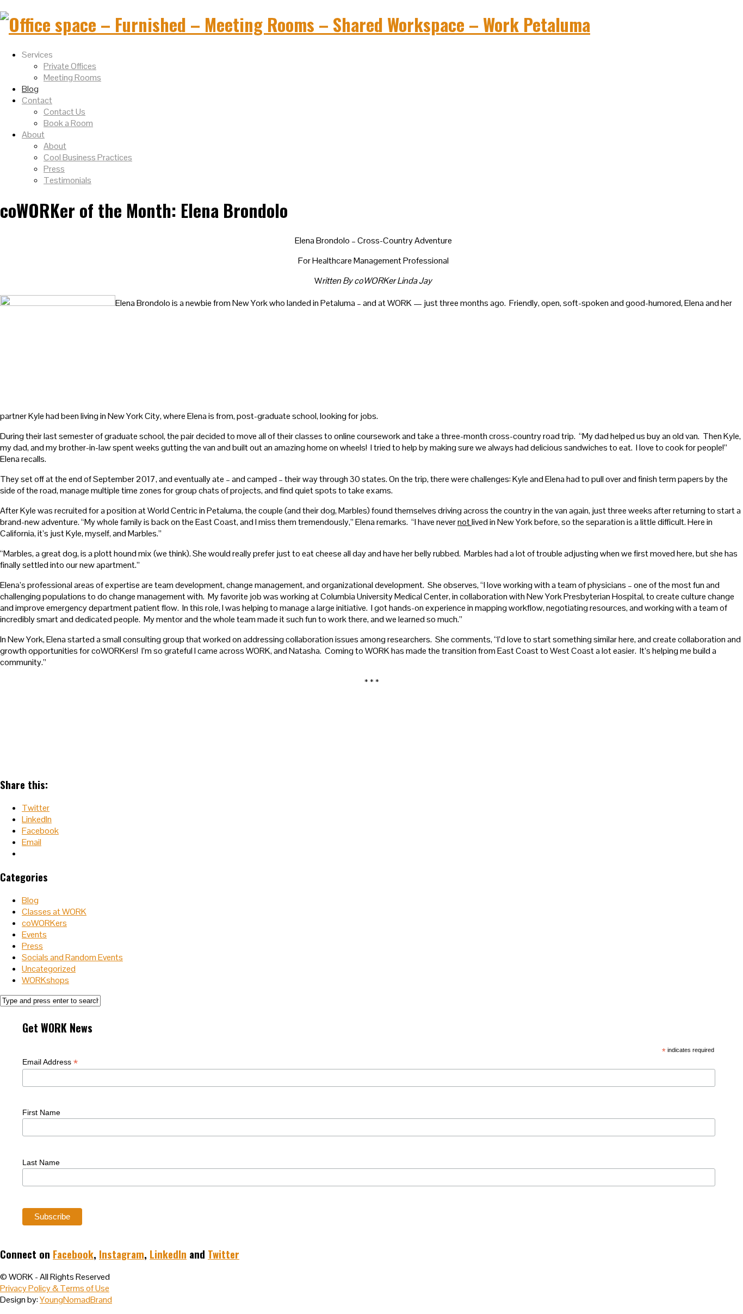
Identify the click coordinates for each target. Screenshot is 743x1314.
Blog (30, 89)
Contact (37, 100)
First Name (41, 1112)
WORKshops (45, 980)
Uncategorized (49, 968)
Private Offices (70, 66)
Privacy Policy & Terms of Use (54, 1288)
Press (54, 168)
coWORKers (44, 923)
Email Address (50, 1062)
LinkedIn (168, 1254)
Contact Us (64, 111)
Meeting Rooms (72, 77)
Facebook (73, 1254)
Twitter (223, 1254)
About (33, 134)
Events (34, 934)
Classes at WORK (54, 911)
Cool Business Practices (88, 157)
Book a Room (68, 123)
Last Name (41, 1162)
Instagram (121, 1254)
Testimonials (67, 180)
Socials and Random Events (72, 957)
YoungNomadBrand (76, 1299)
